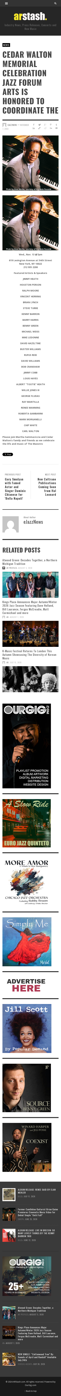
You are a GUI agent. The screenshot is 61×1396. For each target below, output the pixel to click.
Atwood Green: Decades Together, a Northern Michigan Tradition (29, 562)
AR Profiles (12, 568)
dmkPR (21, 1219)
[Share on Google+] (45, 124)
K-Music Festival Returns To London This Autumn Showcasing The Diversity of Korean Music (29, 654)
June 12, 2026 (30, 1240)
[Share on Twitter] (39, 124)
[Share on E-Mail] (56, 128)
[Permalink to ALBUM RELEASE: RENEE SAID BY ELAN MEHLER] (8, 1194)
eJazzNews (12, 125)
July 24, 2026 (39, 1364)
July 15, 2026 (16, 662)
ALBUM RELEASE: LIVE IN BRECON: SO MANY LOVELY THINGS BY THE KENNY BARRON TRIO (36, 1233)
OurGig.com (30, 1385)
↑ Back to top (31, 1391)
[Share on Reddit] (45, 128)
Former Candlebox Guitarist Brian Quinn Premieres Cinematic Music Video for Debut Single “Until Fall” (38, 1212)
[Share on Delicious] (39, 128)
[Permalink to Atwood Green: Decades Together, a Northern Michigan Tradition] (30, 585)
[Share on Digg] (50, 128)
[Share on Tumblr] (56, 124)
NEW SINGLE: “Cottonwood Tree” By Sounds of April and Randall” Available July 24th (37, 1357)
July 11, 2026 (29, 1196)
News (6, 45)
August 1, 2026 (17, 617)
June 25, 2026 (31, 1219)
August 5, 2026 (25, 568)
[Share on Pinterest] (50, 124)
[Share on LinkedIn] (34, 128)
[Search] (6, 3)
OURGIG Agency (25, 1364)
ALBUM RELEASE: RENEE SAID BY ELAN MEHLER (37, 1191)
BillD (20, 1196)
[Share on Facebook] (34, 124)
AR (8, 617)
